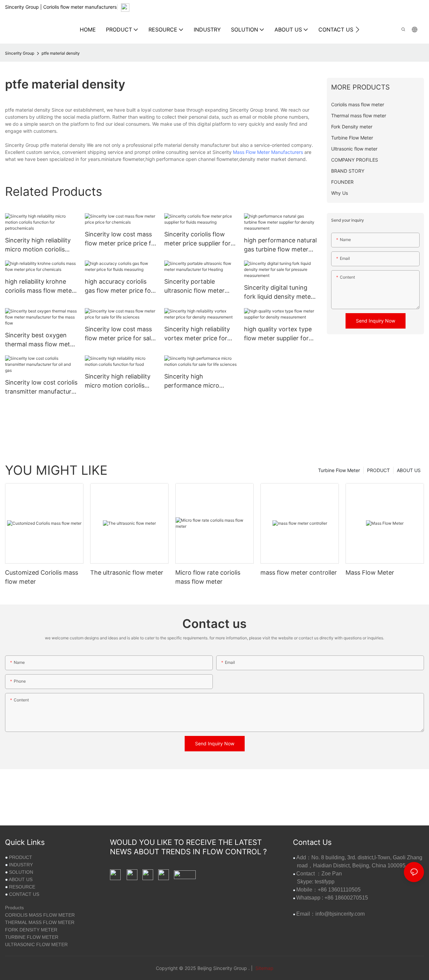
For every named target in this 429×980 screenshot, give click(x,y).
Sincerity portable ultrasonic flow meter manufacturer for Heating (200, 286)
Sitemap (263, 968)
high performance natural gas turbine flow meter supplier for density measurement (280, 245)
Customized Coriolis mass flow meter (41, 577)
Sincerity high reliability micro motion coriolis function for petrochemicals (38, 245)
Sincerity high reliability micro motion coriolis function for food (117, 381)
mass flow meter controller (298, 572)
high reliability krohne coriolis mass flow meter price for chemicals (39, 286)
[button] (357, 29)
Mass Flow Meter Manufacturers (268, 152)
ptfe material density (61, 53)
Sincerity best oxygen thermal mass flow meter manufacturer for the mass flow (40, 340)
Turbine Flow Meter (339, 470)
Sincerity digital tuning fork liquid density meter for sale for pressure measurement (278, 292)
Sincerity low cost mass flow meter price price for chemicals (121, 239)
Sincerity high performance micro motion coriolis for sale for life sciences (196, 381)
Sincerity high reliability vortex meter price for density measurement (197, 334)
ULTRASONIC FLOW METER (36, 944)
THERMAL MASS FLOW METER (39, 922)
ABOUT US (409, 470)
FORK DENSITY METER (31, 929)
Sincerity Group (19, 53)
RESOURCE (22, 886)
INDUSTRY (21, 864)
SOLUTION (21, 872)
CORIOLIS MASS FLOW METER (40, 915)
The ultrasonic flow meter (126, 572)
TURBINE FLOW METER (31, 937)
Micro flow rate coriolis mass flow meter (207, 577)
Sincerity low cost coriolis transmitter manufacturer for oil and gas (41, 387)
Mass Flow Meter (370, 572)
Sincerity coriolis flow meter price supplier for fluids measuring (197, 239)
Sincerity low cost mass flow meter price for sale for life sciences (119, 334)
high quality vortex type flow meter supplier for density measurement (278, 334)
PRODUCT (378, 470)
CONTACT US (24, 894)
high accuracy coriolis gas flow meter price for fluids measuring (119, 286)
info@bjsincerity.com (340, 914)
